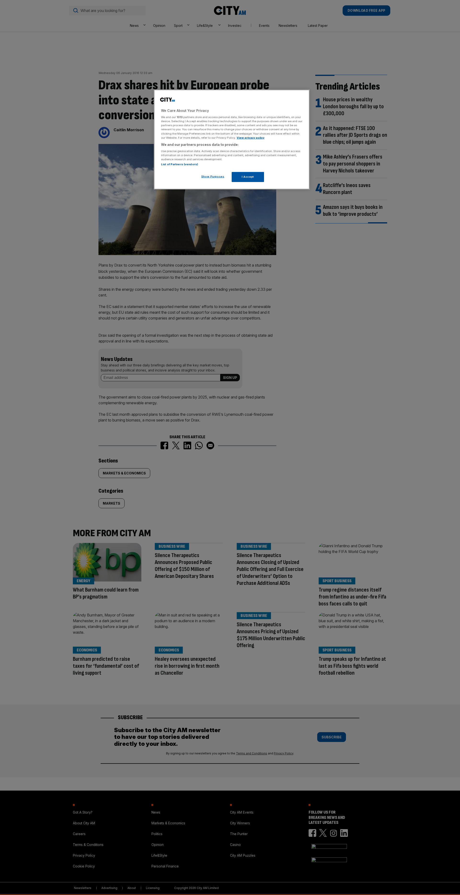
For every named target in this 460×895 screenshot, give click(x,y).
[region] (232, 140)
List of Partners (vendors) (179, 164)
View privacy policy (250, 137)
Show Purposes (212, 176)
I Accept (248, 176)
